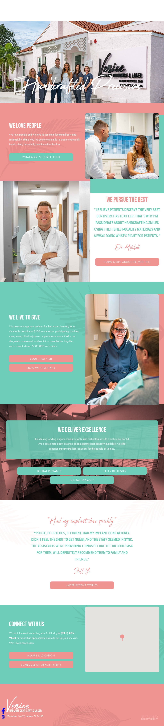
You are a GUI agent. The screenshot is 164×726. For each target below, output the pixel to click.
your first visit (41, 359)
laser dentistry (114, 471)
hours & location (41, 655)
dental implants (49, 471)
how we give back (41, 368)
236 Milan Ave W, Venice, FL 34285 (24, 716)
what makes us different (41, 157)
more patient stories (82, 585)
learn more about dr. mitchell (127, 262)
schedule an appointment (41, 664)
